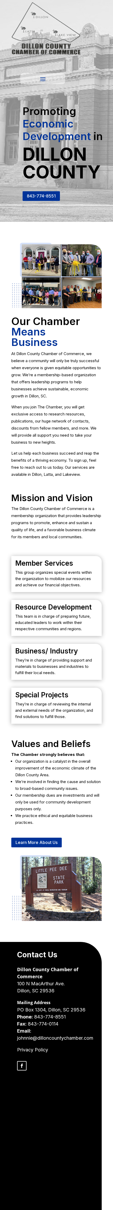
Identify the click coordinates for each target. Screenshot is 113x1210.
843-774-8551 (41, 196)
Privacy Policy (32, 1049)
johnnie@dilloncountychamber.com (55, 1038)
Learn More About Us (37, 842)
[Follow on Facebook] (22, 1065)
